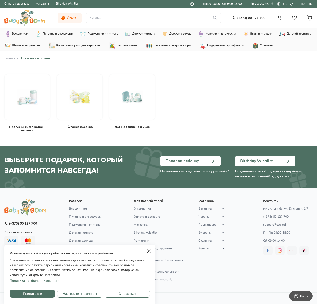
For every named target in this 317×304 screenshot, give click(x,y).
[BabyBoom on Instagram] (279, 4)
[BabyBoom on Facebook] (272, 4)
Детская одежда (81, 241)
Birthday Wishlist (67, 4)
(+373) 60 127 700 (276, 217)
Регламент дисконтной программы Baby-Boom (158, 262)
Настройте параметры (80, 293)
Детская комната (81, 233)
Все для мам (78, 209)
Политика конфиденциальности (156, 272)
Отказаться (127, 293)
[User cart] (309, 18)
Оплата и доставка (16, 4)
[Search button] (215, 18)
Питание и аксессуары (85, 217)
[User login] (279, 18)
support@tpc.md (274, 225)
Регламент (141, 241)
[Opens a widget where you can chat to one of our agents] (301, 296)
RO (303, 4)
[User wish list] (294, 18)
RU (311, 4)
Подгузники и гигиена (84, 225)
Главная (9, 58)
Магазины (43, 4)
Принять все (32, 293)
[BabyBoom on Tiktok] (291, 4)
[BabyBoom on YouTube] (285, 4)
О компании (142, 209)
